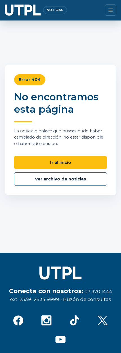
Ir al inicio (60, 162)
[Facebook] (18, 320)
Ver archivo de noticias (60, 179)
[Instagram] (46, 320)
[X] (103, 320)
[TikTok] (74, 320)
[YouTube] (60, 339)
